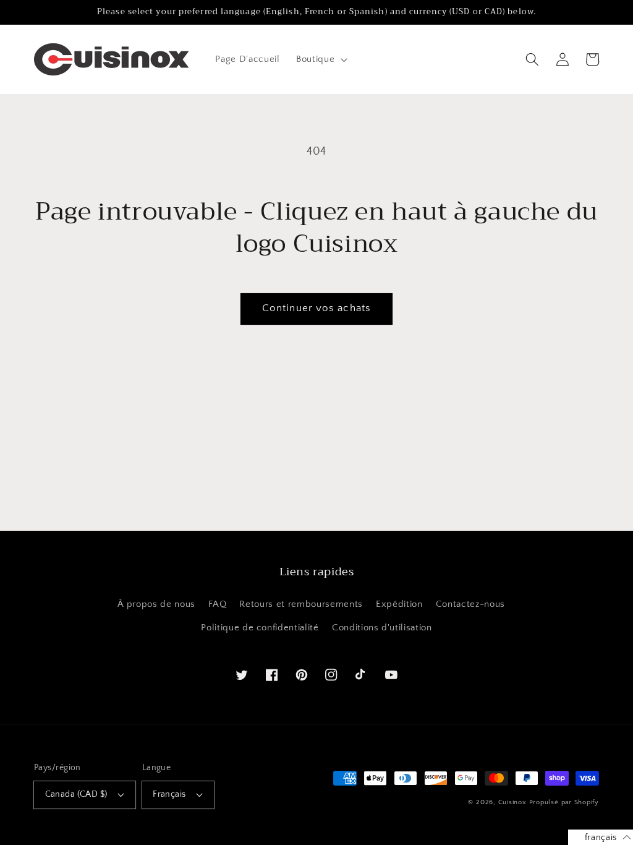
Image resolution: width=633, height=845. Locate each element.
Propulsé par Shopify (564, 802)
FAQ (217, 604)
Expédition (399, 604)
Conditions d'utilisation (382, 627)
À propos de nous (156, 604)
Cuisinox (512, 802)
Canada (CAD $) (76, 794)
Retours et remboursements (301, 604)
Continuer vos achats (316, 308)
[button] (320, 59)
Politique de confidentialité (259, 627)
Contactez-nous (470, 604)
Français (169, 794)
